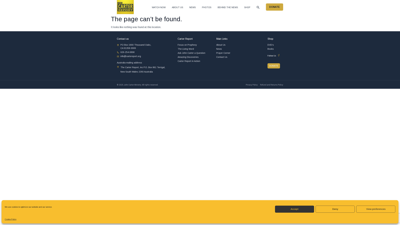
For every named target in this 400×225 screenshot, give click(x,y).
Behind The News (228, 7)
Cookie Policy (10, 219)
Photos (206, 7)
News (192, 7)
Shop (247, 7)
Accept (294, 209)
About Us (177, 7)
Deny (335, 209)
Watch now (159, 7)
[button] (258, 7)
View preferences (375, 209)
